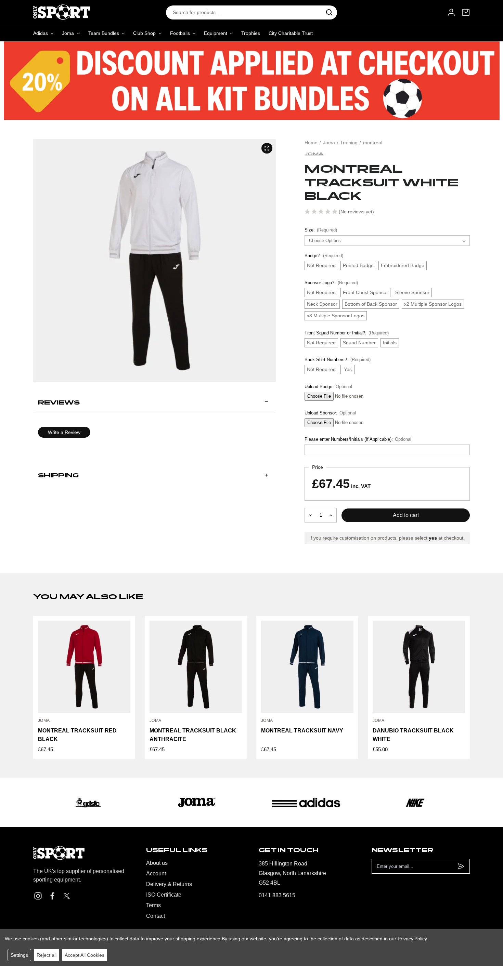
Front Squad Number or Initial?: (346, 332)
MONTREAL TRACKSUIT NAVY (302, 730)
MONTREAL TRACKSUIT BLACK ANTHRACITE (193, 735)
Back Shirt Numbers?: (337, 359)
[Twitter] (67, 896)
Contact (155, 916)
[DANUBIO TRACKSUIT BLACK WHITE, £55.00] (419, 667)
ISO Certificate (163, 895)
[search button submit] (329, 12)
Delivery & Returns (169, 884)
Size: (321, 230)
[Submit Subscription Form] (461, 866)
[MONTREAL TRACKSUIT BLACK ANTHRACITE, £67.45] (196, 667)
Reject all (46, 955)
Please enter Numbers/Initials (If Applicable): (358, 439)
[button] (154, 403)
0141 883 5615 (277, 895)
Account (156, 873)
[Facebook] (52, 896)
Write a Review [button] (64, 432)
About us (157, 863)
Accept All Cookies (84, 955)
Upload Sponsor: (330, 412)
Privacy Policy (412, 938)
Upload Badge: (328, 386)
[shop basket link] (466, 12)
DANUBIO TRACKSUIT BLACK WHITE (413, 735)
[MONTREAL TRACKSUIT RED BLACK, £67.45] (84, 667)
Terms (153, 905)
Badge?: (324, 255)
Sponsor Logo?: (331, 282)
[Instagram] (38, 896)
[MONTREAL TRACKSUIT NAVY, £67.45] (307, 667)
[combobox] (244, 12)
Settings (19, 955)
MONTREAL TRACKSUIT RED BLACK (77, 735)
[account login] (451, 12)
